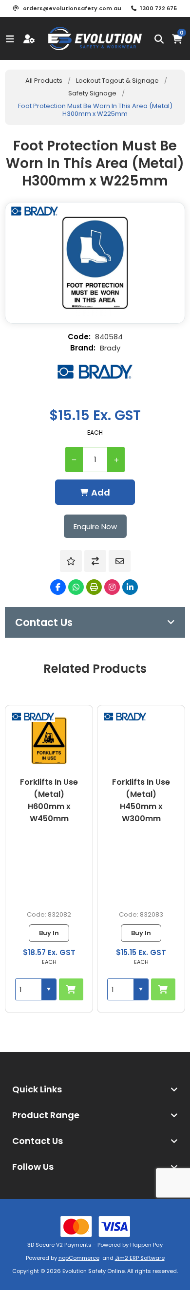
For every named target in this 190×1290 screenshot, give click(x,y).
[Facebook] (58, 587)
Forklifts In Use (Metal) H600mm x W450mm (49, 800)
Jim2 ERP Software (140, 1258)
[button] (48, 989)
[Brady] (95, 371)
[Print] (94, 587)
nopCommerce (78, 1258)
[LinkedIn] (130, 587)
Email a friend (120, 561)
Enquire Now (95, 526)
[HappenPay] (95, 1226)
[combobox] (28, 989)
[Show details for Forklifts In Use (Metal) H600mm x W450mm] (49, 741)
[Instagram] (112, 587)
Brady (110, 348)
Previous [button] (12, 661)
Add (100, 492)
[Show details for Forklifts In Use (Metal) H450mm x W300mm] (141, 741)
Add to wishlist (71, 561)
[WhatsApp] (76, 587)
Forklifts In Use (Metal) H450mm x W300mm (141, 800)
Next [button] (178, 661)
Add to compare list (95, 561)
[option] (49, 859)
